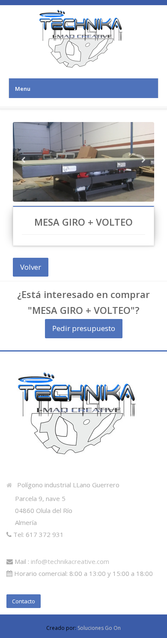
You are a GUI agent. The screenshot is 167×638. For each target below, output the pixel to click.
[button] (23, 177)
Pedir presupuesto (83, 328)
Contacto (23, 601)
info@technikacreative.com (70, 561)
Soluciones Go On (99, 628)
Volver (30, 267)
